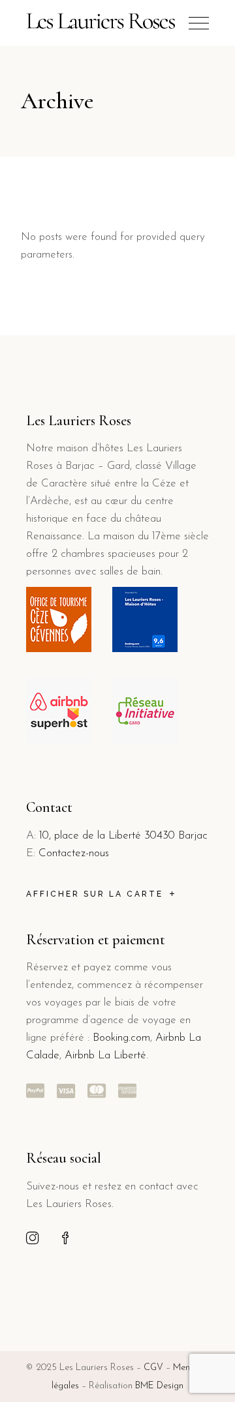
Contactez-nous (74, 853)
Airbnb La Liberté (103, 1055)
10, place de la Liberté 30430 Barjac (123, 835)
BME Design (159, 1386)
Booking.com (121, 1037)
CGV (153, 1368)
